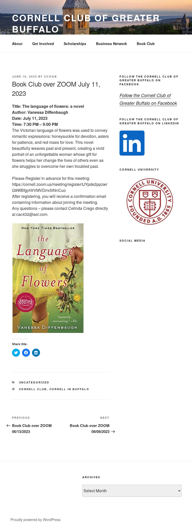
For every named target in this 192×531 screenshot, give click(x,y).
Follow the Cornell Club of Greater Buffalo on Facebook (149, 80)
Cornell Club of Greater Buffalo (86, 23)
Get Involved (43, 43)
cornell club (33, 389)
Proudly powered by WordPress (35, 519)
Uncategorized (34, 382)
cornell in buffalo (70, 389)
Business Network (111, 43)
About (17, 43)
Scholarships (75, 43)
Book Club (146, 43)
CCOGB (50, 76)
